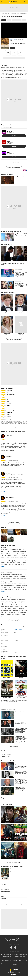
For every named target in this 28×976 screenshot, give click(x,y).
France (21, 626)
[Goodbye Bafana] (7, 688)
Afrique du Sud (16, 626)
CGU (23, 960)
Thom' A (8, 473)
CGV (26, 960)
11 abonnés (8, 474)
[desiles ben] (3, 457)
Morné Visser (21, 333)
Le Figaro (9, 407)
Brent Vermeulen (15, 43)
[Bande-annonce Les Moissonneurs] (5, 43)
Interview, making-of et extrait (11, 231)
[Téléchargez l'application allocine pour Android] (16, 947)
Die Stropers (6, 754)
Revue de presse (17, 423)
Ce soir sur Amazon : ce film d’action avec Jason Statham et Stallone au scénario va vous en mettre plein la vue (21, 722)
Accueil (2, 13)
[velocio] (3, 498)
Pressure (2, 900)
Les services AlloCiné (20, 963)
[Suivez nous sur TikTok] (17, 939)
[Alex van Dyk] (21, 302)
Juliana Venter (13, 44)
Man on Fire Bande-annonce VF (7, 840)
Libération (9, 416)
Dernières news (6, 244)
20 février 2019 (13, 39)
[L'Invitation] (5, 874)
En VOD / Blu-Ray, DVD (7, 127)
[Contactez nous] (21, 939)
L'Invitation (12, 868)
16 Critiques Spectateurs (14, 522)
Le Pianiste (21, 677)
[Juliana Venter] (7, 324)
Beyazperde (21, 954)
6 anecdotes (16, 640)
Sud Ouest (9, 397)
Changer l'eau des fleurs (5, 893)
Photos (3, 527)
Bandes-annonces (7, 174)
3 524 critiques (15, 499)
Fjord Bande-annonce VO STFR (7, 858)
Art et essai (5, 800)
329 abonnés (8, 437)
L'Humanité (9, 390)
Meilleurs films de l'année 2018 (18, 700)
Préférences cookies (14, 961)
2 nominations (16, 630)
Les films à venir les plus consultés (14, 905)
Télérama (9, 399)
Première (9, 414)
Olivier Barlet (9, 435)
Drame (11, 40)
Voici (8, 401)
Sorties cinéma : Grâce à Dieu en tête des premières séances (12, 264)
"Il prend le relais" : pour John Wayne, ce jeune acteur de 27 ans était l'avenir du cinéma (21, 772)
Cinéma (5, 13)
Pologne (15, 627)
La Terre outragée (21, 697)
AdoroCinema (6, 956)
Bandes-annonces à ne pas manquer (14, 862)
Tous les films (10, 13)
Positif (8, 396)
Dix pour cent (3, 884)
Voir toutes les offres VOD (14, 162)
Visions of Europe (7, 677)
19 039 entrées (16, 641)
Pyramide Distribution (18, 629)
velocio (8, 497)
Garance (2, 896)
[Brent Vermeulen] (7, 302)
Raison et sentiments (5, 889)
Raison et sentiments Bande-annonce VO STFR (21, 822)
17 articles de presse (14, 427)
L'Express (9, 403)
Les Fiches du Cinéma (12, 410)
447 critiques (14, 437)
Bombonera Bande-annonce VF (21, 840)
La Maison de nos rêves (5, 891)
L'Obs (8, 392)
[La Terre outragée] (21, 688)
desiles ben (9, 456)
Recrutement (15, 960)
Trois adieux (3, 898)
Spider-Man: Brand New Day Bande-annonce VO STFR (21, 858)
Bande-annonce (13, 873)
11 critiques (13, 474)
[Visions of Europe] (7, 668)
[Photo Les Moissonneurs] (4, 532)
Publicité (19, 960)
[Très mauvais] (3, 417)
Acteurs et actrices (7, 292)
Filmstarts (3, 954)
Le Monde (9, 419)
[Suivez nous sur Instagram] (14, 939)
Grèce (23, 626)
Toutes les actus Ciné (14, 746)
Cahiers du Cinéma (11, 418)
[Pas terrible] (3, 416)
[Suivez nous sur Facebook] (7, 939)
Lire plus (3, 491)
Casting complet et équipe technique (14, 339)
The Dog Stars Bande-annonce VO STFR (7, 822)
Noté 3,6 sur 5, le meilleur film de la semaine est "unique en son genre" (21, 713)
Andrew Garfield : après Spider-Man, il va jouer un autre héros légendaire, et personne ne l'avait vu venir (20, 789)
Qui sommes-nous (8, 960)
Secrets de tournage (8, 545)
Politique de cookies (5, 961)
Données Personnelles (23, 961)
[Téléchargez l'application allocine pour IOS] (12, 947)
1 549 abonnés (9, 499)
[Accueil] (13, 2)
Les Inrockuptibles (11, 394)
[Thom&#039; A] (3, 474)
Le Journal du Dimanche (12, 408)
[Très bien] (3, 390)
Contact (2, 960)
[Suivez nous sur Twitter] (10, 939)
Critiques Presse (7, 388)
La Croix (8, 405)
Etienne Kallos (14, 41)
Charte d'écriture (12, 963)
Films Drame (15, 13)
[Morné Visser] (21, 324)
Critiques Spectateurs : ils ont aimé (13, 431)
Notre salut (3, 886)
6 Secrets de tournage (14, 620)
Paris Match (9, 412)
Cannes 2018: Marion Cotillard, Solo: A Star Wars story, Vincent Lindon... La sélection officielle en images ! (21, 285)
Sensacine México (18, 956)
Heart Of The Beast (4, 882)
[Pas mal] (3, 403)
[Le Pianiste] (21, 668)
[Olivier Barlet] (3, 436)
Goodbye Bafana (7, 697)
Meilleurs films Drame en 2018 (11, 701)
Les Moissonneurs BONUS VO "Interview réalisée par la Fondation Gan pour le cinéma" (21, 235)
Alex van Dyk (23, 43)
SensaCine (12, 954)
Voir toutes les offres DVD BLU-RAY (14, 167)
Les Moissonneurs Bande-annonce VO (21, 177)
